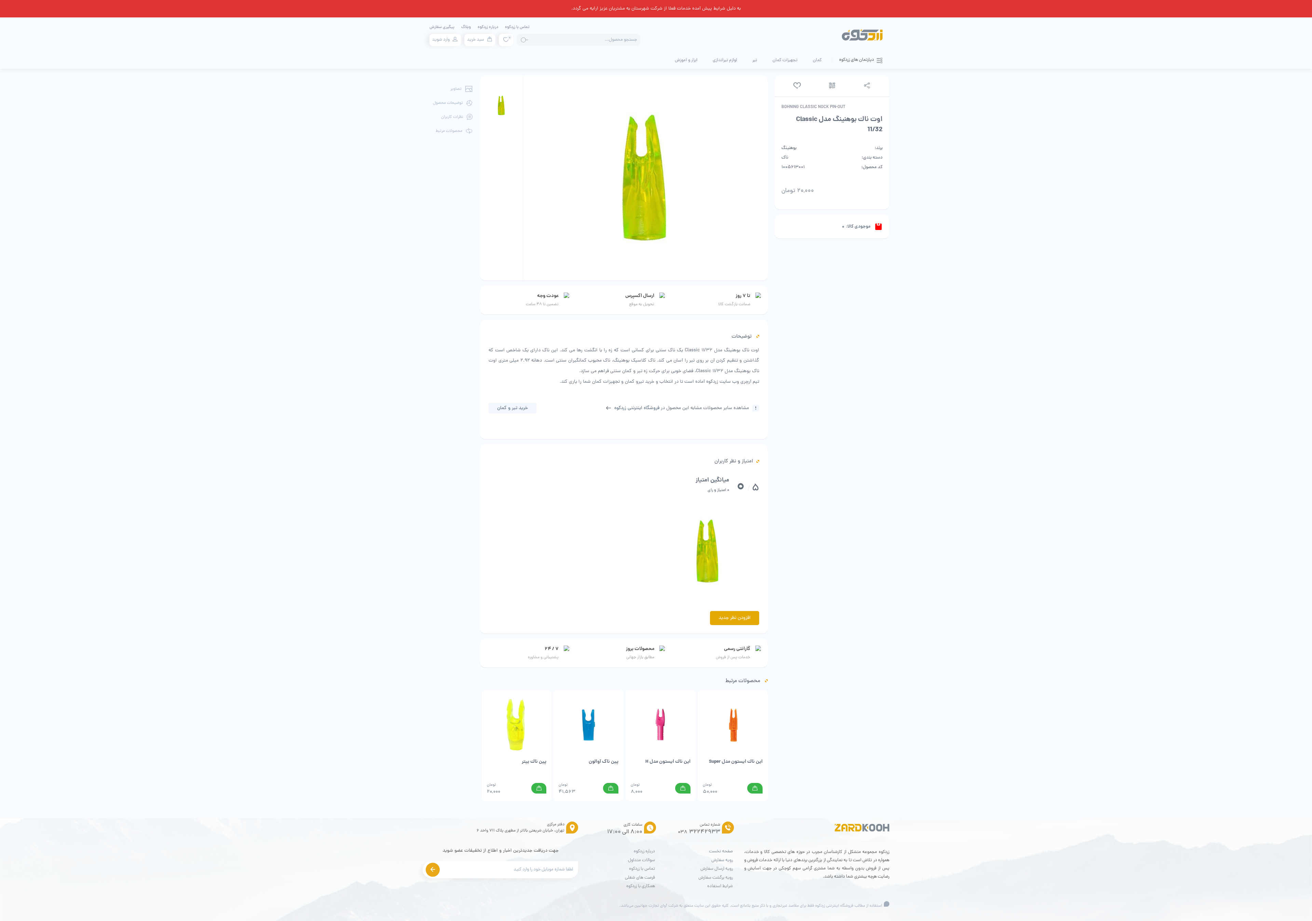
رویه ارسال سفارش (716, 869)
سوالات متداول (641, 860)
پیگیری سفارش (441, 27)
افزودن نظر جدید (735, 618)
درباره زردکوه (488, 27)
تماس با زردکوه (517, 27)
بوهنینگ (788, 148)
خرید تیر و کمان (512, 408)
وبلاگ (466, 27)
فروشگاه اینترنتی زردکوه (636, 408)
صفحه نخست (721, 851)
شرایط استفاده (720, 886)
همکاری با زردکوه (640, 886)
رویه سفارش (722, 860)
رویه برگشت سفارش (715, 878)
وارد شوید (441, 40)
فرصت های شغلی (640, 878)
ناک (784, 157)
